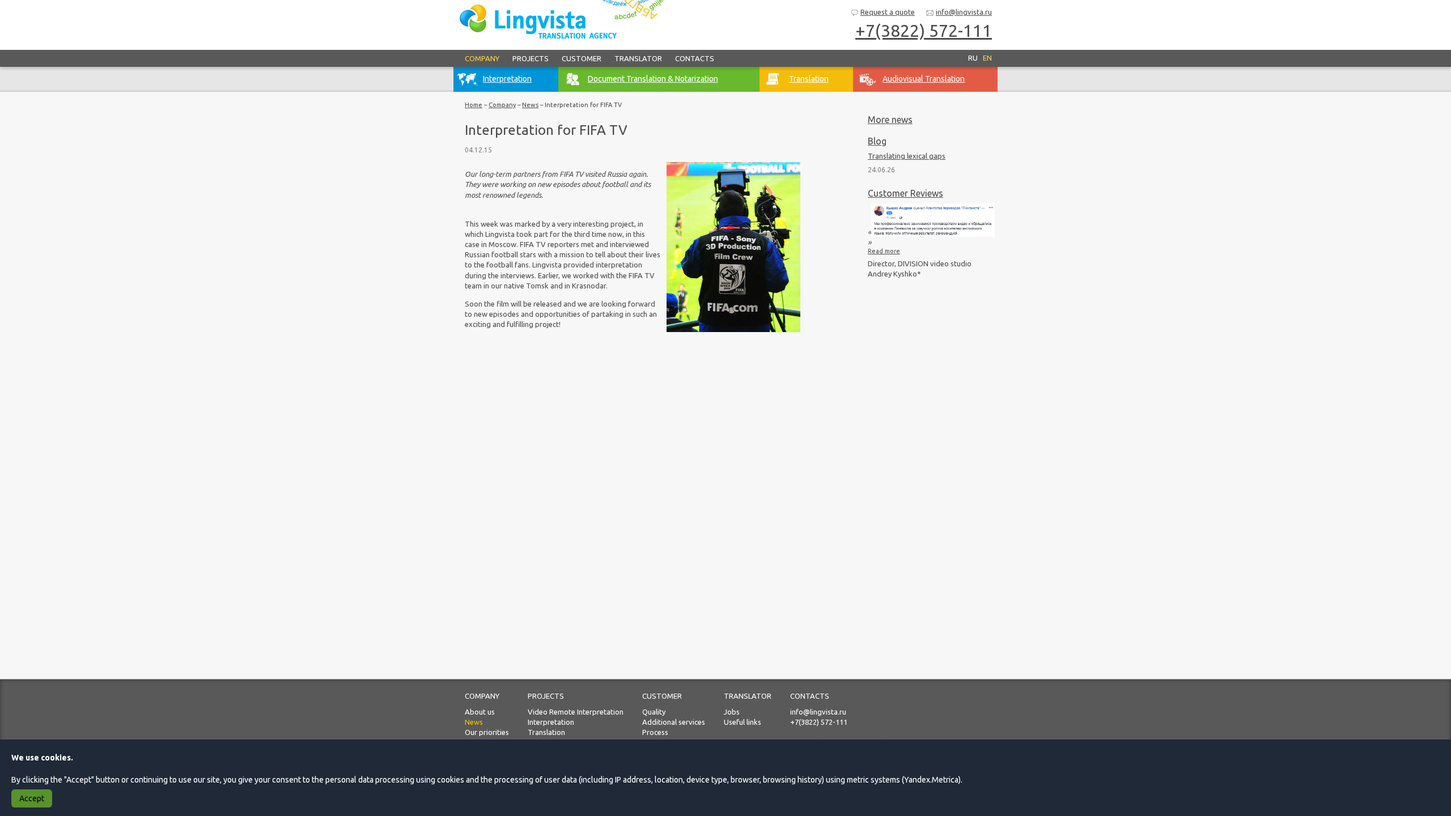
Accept (31, 798)
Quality (653, 712)
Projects (530, 58)
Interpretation (551, 722)
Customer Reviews (905, 193)
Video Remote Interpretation (575, 712)
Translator (638, 58)
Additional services (673, 722)
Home (473, 104)
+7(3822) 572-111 (818, 722)
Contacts (694, 58)
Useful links (742, 722)
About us (480, 712)
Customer (581, 58)
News (530, 104)
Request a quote (887, 12)
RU (973, 58)
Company (482, 58)
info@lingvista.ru (964, 12)
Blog (877, 141)
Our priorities (487, 732)
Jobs (732, 712)
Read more (884, 251)
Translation (546, 732)
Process (655, 732)
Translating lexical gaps (906, 156)
